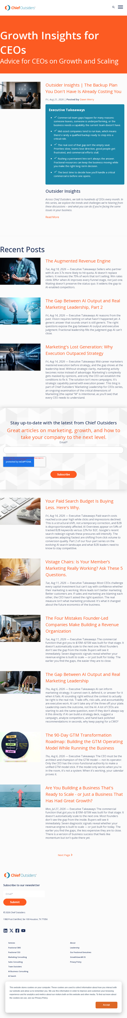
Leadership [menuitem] (75, 948)
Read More (52, 217)
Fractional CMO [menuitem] (14, 948)
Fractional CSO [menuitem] (14, 952)
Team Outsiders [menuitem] (15, 966)
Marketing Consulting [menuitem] (17, 957)
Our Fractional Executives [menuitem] (80, 952)
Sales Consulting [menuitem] (15, 962)
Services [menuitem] (11, 943)
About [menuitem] (72, 943)
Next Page (64, 854)
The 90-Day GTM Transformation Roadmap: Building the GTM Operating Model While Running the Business (84, 741)
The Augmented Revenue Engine (77, 261)
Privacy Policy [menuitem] (75, 962)
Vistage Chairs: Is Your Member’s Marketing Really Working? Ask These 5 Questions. (84, 568)
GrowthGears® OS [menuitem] (78, 957)
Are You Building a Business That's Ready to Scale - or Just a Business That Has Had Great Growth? (84, 794)
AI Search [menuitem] (12, 976)
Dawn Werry (87, 99)
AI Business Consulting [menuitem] (18, 971)
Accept (106, 1005)
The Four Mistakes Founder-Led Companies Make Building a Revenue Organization (82, 624)
